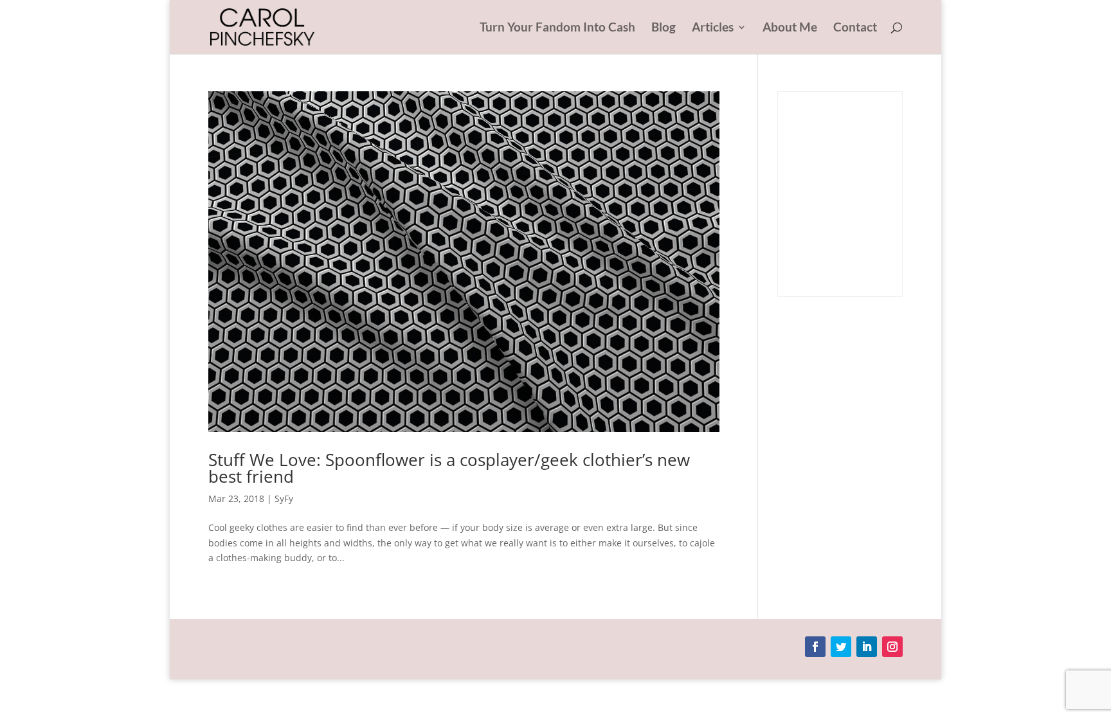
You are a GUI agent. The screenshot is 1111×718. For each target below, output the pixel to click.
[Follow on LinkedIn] (866, 646)
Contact (855, 28)
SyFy (284, 498)
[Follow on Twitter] (841, 646)
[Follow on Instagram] (892, 646)
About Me (790, 28)
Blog (663, 28)
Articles (713, 28)
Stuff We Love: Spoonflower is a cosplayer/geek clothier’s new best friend (449, 468)
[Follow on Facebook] (815, 646)
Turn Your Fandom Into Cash (557, 28)
